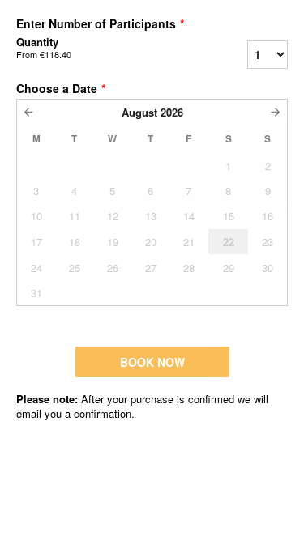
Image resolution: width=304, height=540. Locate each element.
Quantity (43, 48)
